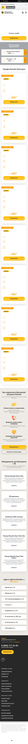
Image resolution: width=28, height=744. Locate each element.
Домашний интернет (6, 671)
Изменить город (10, 7)
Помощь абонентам (6, 683)
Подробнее (14, 485)
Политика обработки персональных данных (11, 735)
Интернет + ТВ (5, 674)
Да (3, 7)
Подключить (14, 102)
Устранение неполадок (7, 718)
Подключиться (14, 447)
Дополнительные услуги (7, 703)
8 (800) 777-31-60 (22, 1)
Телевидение (4, 676)
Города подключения (6, 691)
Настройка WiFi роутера (7, 715)
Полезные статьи (5, 705)
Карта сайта (4, 700)
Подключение (14, 38)
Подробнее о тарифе (14, 105)
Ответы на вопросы (6, 686)
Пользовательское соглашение (8, 736)
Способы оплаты (5, 698)
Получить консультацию (14, 452)
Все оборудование (6, 713)
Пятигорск (5, 1)
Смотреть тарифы (14, 33)
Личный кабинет (5, 688)
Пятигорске (17, 642)
